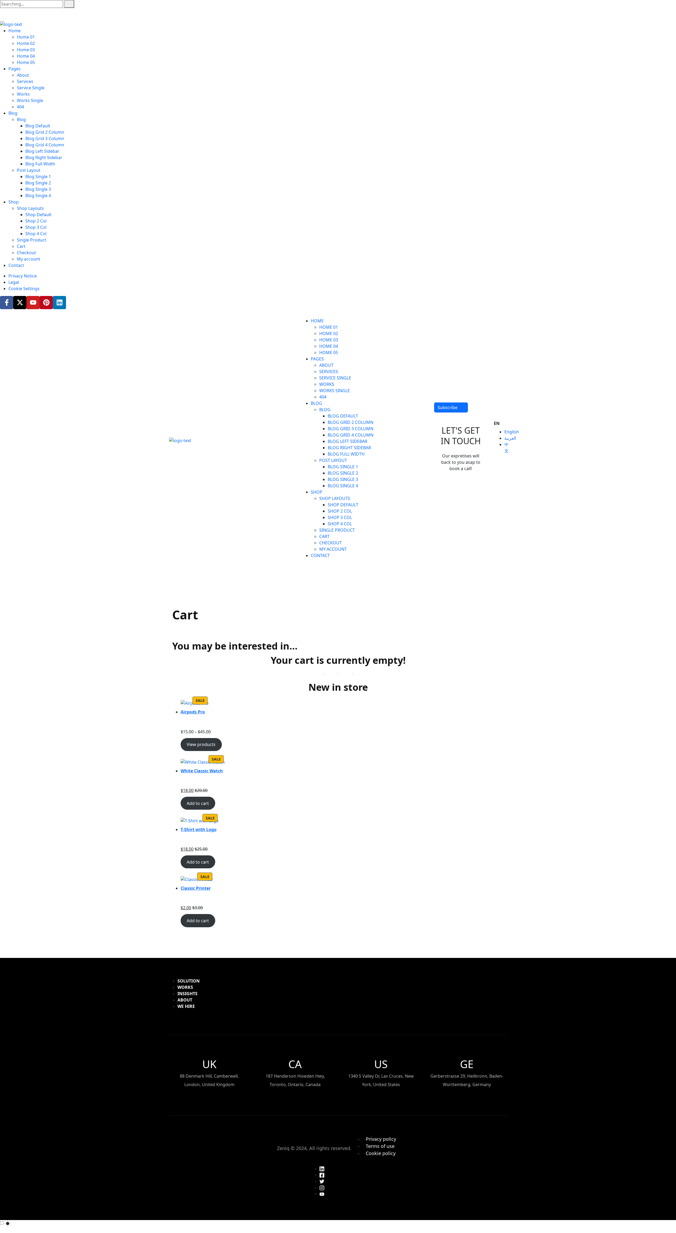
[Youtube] (33, 302)
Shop (13, 202)
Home (14, 31)
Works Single (30, 100)
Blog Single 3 (38, 189)
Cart (21, 246)
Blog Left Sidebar (42, 151)
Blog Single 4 (38, 195)
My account (28, 259)
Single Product (31, 240)
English (511, 432)
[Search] (69, 4)
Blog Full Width (40, 164)
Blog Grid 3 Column (44, 138)
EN (497, 423)
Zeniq (283, 1148)
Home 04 (26, 56)
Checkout (26, 253)
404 (20, 107)
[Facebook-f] (6, 302)
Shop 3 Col (35, 227)
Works (23, 94)
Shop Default (38, 214)
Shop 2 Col (35, 221)
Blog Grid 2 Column (44, 132)
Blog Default (37, 126)
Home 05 (26, 62)
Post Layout (28, 170)
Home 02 (26, 43)
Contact (16, 265)
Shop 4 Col (35, 234)
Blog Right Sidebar (43, 157)
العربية (510, 438)
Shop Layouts (30, 208)
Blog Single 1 (38, 176)
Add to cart (198, 803)
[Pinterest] (46, 302)
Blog (12, 113)
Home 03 (26, 50)
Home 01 (26, 37)
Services (25, 81)
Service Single (30, 88)
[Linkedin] (59, 302)
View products (201, 744)
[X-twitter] (19, 302)
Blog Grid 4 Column (44, 145)
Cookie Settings (24, 288)
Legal (13, 282)
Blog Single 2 (38, 183)
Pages (14, 69)
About (23, 75)
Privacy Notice (22, 276)
